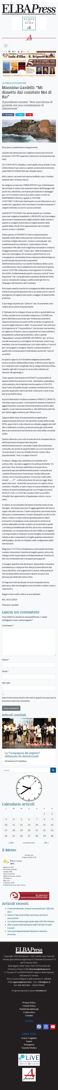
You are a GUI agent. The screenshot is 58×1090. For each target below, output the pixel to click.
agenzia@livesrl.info (22, 982)
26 (21, 835)
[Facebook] (39, 1026)
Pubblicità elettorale (29, 1009)
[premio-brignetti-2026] (29, 64)
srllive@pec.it (44, 982)
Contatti (29, 1015)
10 (6, 824)
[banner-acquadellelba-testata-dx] (29, 23)
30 (52, 835)
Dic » (46, 842)
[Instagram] (46, 1026)
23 (52, 830)
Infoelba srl (41, 990)
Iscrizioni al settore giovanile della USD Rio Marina (30, 921)
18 (13, 830)
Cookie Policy (29, 1005)
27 (29, 835)
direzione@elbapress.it (39, 969)
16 (52, 824)
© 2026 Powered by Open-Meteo (14, 885)
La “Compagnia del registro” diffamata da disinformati (22, 754)
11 (13, 824)
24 (6, 835)
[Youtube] (52, 1026)
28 (36, 835)
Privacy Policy (29, 1002)
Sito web (6, 682)
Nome (5, 659)
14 (36, 824)
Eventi (29, 1041)
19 (21, 830)
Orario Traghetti (29, 1038)
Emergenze (29, 1044)
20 (29, 830)
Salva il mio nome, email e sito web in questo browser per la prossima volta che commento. (29, 699)
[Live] (29, 1059)
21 (36, 830)
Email (5, 671)
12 (21, 824)
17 (6, 830)
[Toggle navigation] (6, 45)
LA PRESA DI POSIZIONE (14, 83)
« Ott (11, 842)
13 (29, 824)
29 (44, 835)
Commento (8, 625)
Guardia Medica (29, 1047)
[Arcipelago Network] (29, 1074)
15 (44, 824)
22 (44, 830)
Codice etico (29, 1012)
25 (13, 835)
